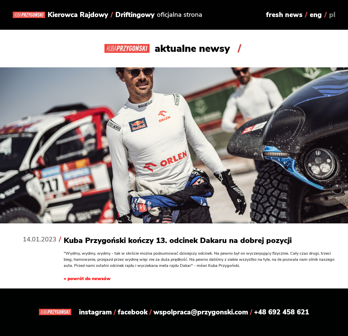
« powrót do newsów (87, 279)
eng (316, 14)
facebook (133, 312)
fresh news (284, 14)
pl (332, 14)
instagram (95, 312)
